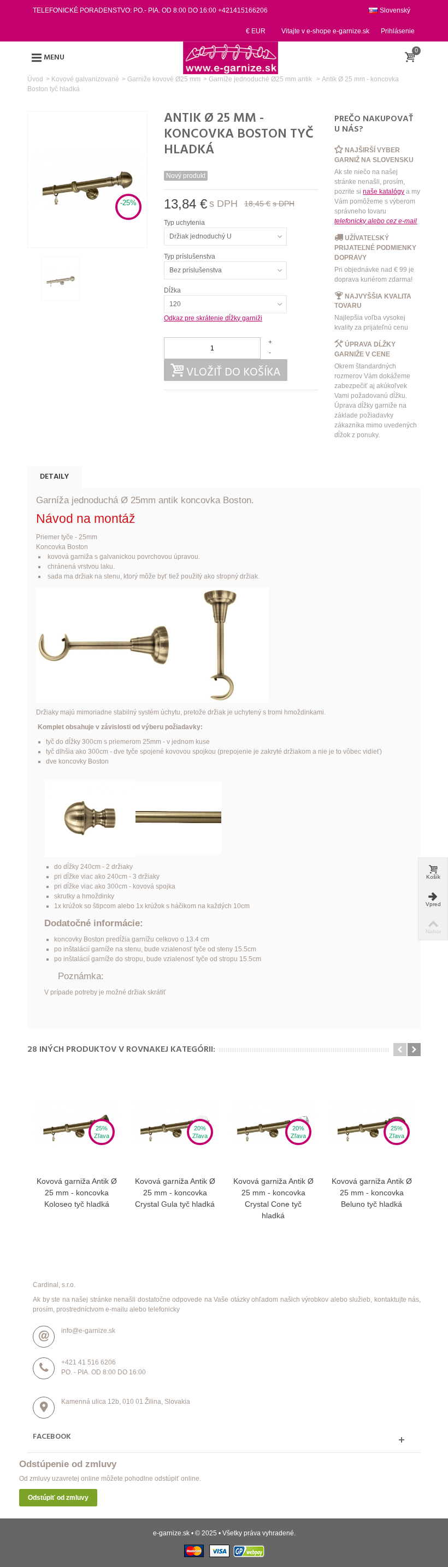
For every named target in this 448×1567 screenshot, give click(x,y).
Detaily (54, 476)
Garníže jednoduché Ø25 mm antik (261, 79)
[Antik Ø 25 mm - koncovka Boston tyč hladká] (61, 278)
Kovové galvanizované (85, 79)
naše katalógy (383, 191)
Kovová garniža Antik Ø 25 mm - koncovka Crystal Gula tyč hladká (175, 1192)
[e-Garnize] (230, 57)
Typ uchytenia (185, 223)
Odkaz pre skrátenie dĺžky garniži (213, 318)
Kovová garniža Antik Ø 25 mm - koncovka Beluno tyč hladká (372, 1192)
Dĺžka (173, 290)
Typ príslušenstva (190, 256)
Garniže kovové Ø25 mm (164, 79)
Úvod (35, 79)
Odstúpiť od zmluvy (58, 1498)
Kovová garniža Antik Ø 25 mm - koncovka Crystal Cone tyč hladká (273, 1198)
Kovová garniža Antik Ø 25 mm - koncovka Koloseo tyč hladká (77, 1192)
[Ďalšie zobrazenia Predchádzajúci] (32, 279)
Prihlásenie (398, 31)
